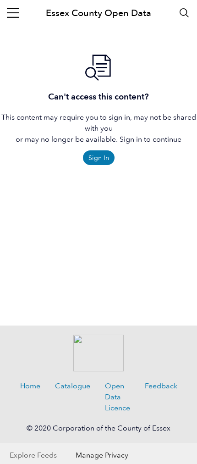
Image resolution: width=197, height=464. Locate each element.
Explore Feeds (33, 455)
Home (30, 385)
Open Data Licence (117, 396)
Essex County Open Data (98, 12)
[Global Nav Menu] (13, 13)
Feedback (161, 385)
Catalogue (72, 385)
